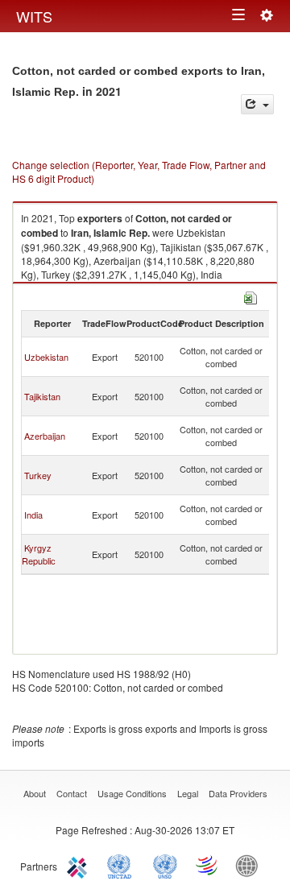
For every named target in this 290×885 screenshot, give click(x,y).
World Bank (250, 865)
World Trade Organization (208, 865)
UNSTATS (165, 865)
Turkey (38, 475)
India (33, 514)
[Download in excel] (250, 296)
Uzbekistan (46, 356)
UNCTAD (122, 865)
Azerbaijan (44, 435)
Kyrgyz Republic (39, 554)
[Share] (257, 104)
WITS (34, 16)
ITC (80, 865)
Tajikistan (42, 396)
